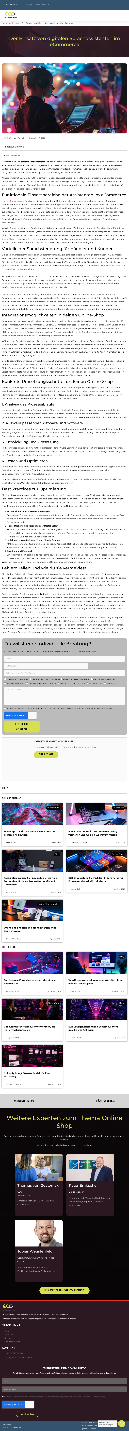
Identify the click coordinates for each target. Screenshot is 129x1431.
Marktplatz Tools (37, 1271)
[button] (77, 15)
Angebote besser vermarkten (76, 679)
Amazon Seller (24, 1201)
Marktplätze (50, 1201)
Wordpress (74, 1205)
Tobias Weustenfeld (35, 1251)
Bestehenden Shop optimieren (46, 679)
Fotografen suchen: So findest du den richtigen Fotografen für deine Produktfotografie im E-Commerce (31, 881)
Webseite (98, 1201)
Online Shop (14, 23)
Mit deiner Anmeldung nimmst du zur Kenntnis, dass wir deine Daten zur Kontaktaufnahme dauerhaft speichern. (59, 708)
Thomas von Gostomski (38, 1185)
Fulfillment (22, 1271)
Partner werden (96, 683)
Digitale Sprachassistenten (15, 201)
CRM (35, 1201)
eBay (35, 1267)
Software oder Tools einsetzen (42, 683)
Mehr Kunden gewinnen (104, 679)
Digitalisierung (102, 1198)
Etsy (46, 1267)
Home (4, 23)
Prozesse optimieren (15, 683)
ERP (40, 1201)
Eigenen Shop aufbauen (17, 679)
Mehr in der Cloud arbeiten (72, 683)
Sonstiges (110, 683)
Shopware (87, 1201)
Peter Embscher (83, 1185)
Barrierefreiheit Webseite (81, 1198)
